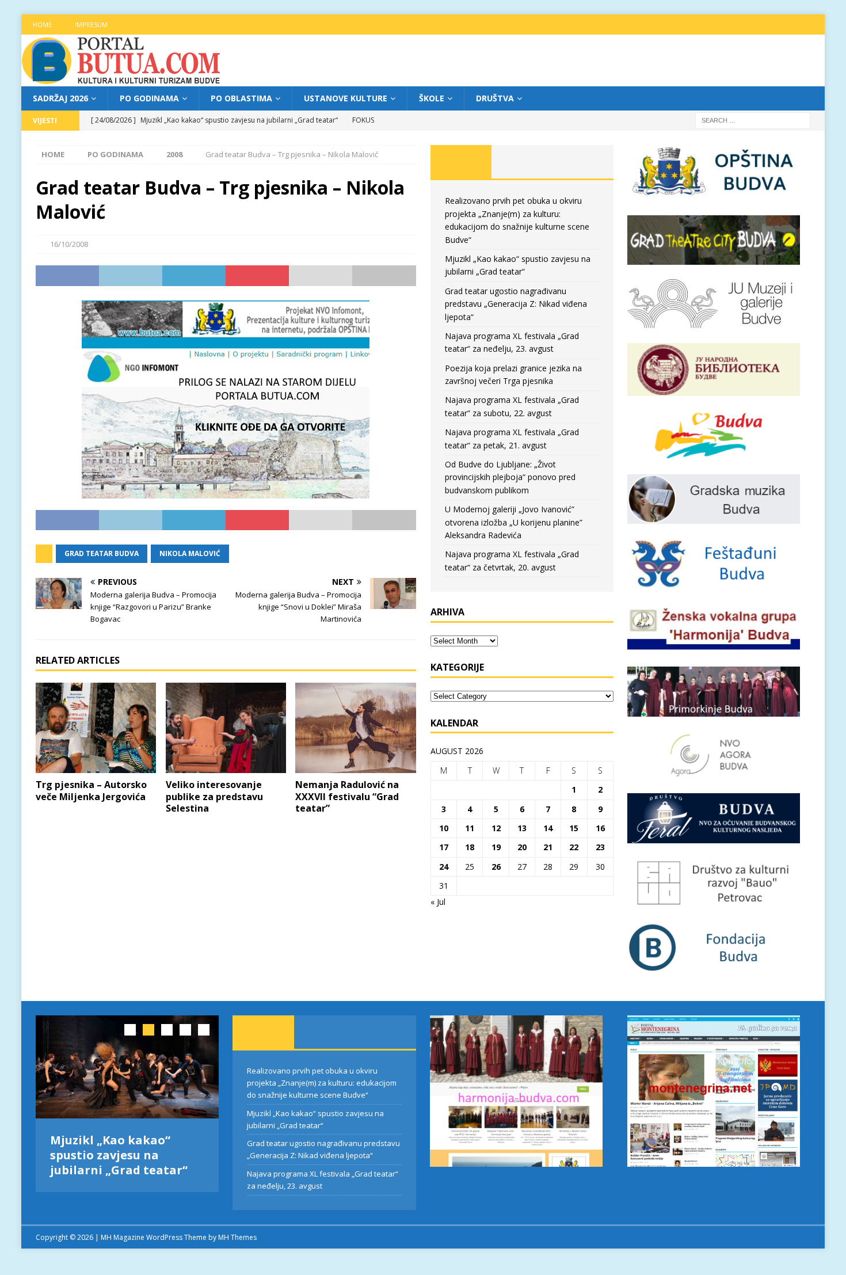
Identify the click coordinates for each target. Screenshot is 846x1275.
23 (600, 847)
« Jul (437, 901)
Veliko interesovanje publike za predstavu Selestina (214, 796)
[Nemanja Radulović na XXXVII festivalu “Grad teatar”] (355, 728)
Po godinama (149, 98)
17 (443, 847)
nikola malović (189, 553)
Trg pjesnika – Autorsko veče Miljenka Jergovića (91, 790)
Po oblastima (241, 98)
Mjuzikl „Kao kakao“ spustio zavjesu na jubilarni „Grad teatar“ (119, 1155)
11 (469, 828)
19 (496, 847)
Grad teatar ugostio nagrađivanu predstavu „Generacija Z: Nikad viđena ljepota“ (516, 304)
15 (573, 828)
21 (547, 847)
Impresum (91, 24)
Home (42, 24)
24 (443, 866)
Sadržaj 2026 (60, 98)
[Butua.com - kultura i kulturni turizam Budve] (122, 79)
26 (496, 866)
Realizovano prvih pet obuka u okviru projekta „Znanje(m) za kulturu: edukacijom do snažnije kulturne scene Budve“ (322, 1082)
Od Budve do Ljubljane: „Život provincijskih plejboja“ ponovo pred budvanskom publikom (510, 477)
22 (573, 847)
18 (469, 847)
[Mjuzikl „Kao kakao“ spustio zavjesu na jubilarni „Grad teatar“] (127, 1066)
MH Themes (237, 1237)
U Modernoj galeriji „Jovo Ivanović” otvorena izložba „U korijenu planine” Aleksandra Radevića (513, 522)
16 (600, 828)
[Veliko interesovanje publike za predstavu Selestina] (226, 728)
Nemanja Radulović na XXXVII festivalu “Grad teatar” (347, 796)
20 (522, 847)
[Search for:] (752, 120)
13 (522, 828)
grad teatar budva (101, 553)
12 (496, 828)
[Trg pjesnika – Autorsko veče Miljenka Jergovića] (96, 728)
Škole (431, 98)
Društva (495, 98)
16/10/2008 (69, 244)
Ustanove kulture (345, 98)
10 (443, 828)
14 (547, 828)
